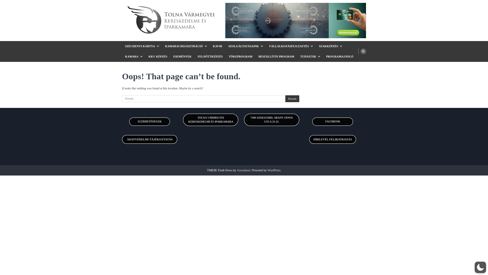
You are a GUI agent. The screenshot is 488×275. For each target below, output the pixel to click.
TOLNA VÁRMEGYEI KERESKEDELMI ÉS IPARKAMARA (210, 119)
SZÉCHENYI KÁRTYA (140, 46)
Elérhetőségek (150, 121)
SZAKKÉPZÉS (328, 46)
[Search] (363, 51)
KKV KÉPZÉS (157, 56)
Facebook (332, 121)
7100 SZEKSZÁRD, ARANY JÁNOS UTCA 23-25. (271, 119)
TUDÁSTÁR (308, 56)
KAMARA (131, 56)
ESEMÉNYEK (182, 56)
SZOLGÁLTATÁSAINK (243, 46)
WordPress (273, 170)
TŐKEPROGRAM (240, 56)
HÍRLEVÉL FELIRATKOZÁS (332, 139)
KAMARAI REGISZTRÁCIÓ (184, 46)
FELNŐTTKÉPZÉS (210, 56)
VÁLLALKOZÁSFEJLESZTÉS (289, 46)
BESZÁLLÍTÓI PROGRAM (276, 56)
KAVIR (217, 46)
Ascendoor (243, 170)
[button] (480, 267)
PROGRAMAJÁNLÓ (339, 56)
